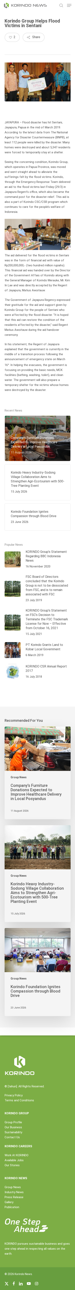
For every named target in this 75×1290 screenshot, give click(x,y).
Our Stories (12, 1165)
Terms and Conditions (19, 1100)
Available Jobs (14, 1160)
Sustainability (13, 1132)
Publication (12, 1207)
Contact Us (12, 1137)
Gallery (9, 1202)
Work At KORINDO (16, 1155)
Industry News (14, 1192)
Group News (19, 777)
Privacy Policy (14, 1095)
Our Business (13, 1127)
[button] (69, 5)
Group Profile (13, 1122)
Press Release (14, 1197)
